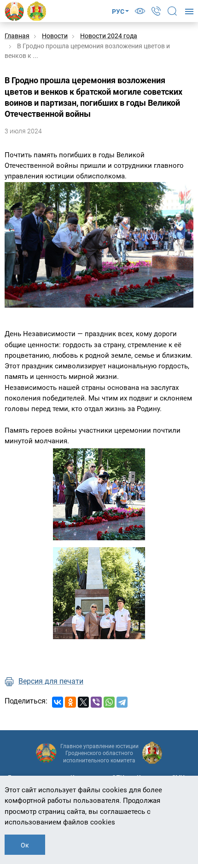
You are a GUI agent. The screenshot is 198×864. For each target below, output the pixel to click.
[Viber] (96, 702)
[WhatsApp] (109, 702)
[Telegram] (122, 702)
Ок (25, 845)
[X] (83, 702)
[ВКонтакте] (57, 702)
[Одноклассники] (70, 702)
